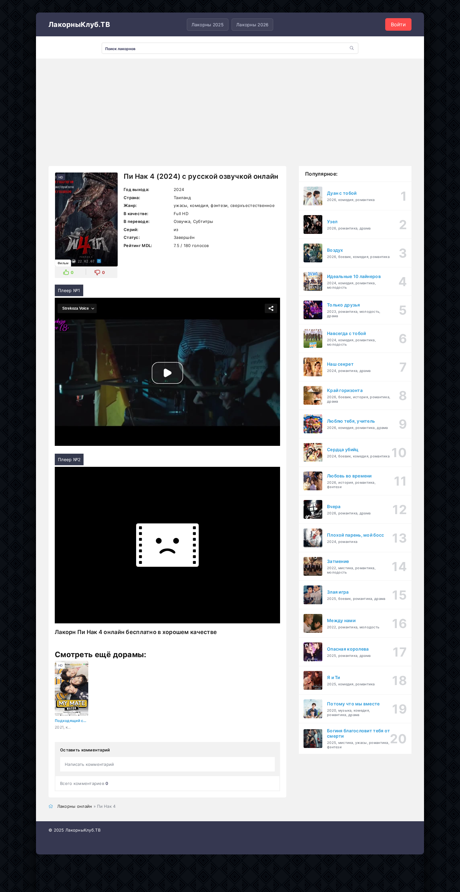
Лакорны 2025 (208, 24)
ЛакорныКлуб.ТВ (79, 24)
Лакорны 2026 (252, 24)
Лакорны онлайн (74, 806)
